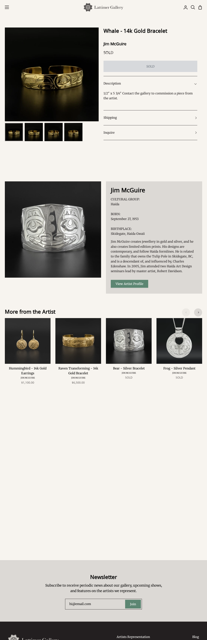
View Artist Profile (129, 284)
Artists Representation (133, 637)
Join (133, 604)
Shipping (110, 118)
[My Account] (184, 7)
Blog (195, 637)
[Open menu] (4, 7)
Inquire (109, 132)
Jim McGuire (115, 44)
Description (112, 83)
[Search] (191, 7)
